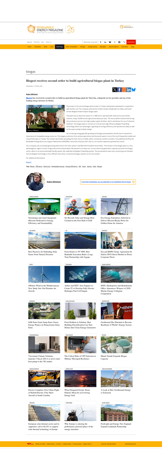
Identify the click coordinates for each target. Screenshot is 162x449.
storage (104, 196)
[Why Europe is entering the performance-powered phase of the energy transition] (80, 415)
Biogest (29, 98)
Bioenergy (59, 47)
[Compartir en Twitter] (114, 89)
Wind (45, 47)
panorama (69, 196)
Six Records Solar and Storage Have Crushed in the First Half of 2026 (79, 219)
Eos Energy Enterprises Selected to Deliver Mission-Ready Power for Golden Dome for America (115, 220)
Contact (58, 444)
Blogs (132, 47)
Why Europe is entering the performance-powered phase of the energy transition (78, 426)
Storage (82, 47)
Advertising (50, 444)
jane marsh (69, 335)
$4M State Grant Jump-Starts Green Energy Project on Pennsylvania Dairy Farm (44, 325)
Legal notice (87, 444)
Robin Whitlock (32, 94)
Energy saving (92, 47)
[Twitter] (114, 42)
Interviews (124, 47)
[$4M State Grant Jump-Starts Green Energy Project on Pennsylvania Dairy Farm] (44, 311)
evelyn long (69, 369)
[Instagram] (119, 42)
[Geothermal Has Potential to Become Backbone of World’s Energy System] (117, 314)
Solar (51, 47)
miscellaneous (34, 335)
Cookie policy (67, 444)
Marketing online (130, 444)
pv (66, 230)
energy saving (34, 196)
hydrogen (69, 264)
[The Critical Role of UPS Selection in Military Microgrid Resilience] (80, 347)
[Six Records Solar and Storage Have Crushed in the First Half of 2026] (80, 209)
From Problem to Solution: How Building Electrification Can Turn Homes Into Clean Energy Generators (80, 325)
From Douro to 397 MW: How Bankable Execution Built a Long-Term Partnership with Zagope (78, 254)
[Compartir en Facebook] (119, 89)
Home (29, 47)
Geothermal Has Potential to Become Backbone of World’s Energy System (116, 323)
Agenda (29, 42)
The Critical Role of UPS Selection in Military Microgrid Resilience (80, 357)
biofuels (104, 230)
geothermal (105, 301)
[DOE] (117, 277)
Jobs (42, 42)
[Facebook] (100, 42)
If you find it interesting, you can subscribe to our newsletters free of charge (106, 182)
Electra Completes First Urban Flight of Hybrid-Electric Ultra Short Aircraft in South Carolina (43, 392)
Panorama (37, 47)
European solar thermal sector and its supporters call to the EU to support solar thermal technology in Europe (43, 426)
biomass (32, 301)
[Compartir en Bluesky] (133, 89)
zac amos (32, 230)
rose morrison (70, 301)
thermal (32, 402)
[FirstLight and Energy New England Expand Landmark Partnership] (117, 417)
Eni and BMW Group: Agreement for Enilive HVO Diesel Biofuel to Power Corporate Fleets (116, 254)
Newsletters (131, 42)
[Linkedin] (105, 42)
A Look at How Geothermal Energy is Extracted (116, 391)
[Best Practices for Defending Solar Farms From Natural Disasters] (44, 243)
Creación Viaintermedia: (108, 444)
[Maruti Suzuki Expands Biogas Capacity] (117, 348)
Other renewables (71, 47)
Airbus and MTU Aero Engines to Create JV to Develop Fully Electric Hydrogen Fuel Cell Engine (79, 288)
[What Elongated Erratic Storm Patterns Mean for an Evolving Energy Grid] (80, 379)
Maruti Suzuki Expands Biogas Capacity (114, 357)
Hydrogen (103, 47)
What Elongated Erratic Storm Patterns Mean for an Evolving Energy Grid (77, 392)
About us (48, 42)
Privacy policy (77, 444)
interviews (69, 402)
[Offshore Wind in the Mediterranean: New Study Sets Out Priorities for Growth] (44, 278)
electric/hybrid (34, 369)
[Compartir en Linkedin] (128, 89)
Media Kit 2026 (40, 444)
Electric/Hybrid (113, 47)
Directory (36, 42)
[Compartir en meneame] (124, 89)
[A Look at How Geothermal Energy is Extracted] (117, 382)
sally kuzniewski (107, 369)
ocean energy (106, 264)
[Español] (126, 26)
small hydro (105, 402)
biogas (104, 335)
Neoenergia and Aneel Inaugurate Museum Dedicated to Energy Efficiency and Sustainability (42, 220)
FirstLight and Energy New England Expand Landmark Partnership (116, 425)
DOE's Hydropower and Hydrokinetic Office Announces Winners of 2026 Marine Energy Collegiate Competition (116, 289)
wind (31, 264)
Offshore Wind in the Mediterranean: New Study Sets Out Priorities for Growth (43, 288)
